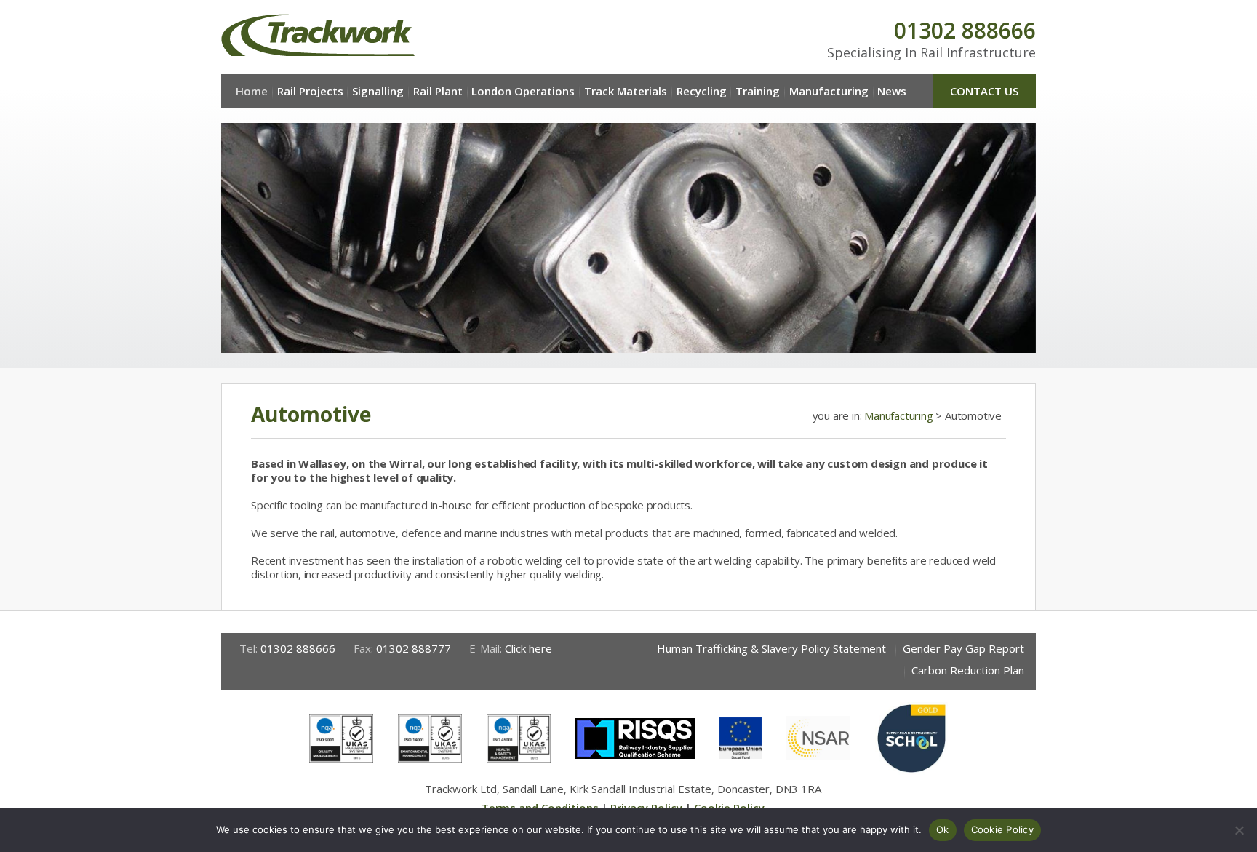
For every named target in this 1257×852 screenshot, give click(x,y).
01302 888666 (965, 30)
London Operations (523, 91)
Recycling (702, 91)
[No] (1239, 830)
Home (252, 91)
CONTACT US (984, 91)
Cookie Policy (1002, 829)
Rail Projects (310, 91)
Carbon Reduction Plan (967, 670)
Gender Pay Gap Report (963, 648)
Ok (942, 829)
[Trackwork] (318, 35)
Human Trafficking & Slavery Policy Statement (771, 648)
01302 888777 (413, 648)
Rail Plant (438, 91)
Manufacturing (829, 91)
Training (757, 91)
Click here (528, 648)
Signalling (378, 91)
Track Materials (625, 91)
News (891, 91)
